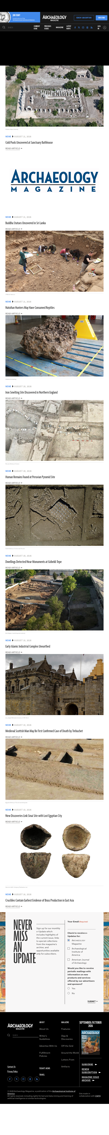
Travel (42, 1074)
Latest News (68, 27)
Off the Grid (67, 1046)
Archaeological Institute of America (79, 951)
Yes (73, 988)
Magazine (78, 942)
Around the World (70, 1052)
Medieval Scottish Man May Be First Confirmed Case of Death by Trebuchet (44, 731)
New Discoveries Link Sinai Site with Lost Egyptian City (33, 815)
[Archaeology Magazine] (20, 1029)
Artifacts (65, 1066)
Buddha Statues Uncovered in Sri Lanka (25, 223)
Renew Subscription (83, 17)
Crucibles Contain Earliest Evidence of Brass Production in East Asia (39, 900)
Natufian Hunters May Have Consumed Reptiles (29, 307)
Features (65, 1029)
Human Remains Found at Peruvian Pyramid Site (30, 477)
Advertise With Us (48, 1046)
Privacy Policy (12, 1071)
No (73, 993)
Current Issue (37, 27)
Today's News (44, 1068)
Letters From (67, 1059)
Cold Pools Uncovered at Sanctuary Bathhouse (29, 142)
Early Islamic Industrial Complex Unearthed (27, 646)
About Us (44, 1029)
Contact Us (11, 1066)
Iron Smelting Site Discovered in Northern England (31, 392)
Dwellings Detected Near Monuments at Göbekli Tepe (33, 561)
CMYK (98, 1096)
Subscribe (101, 17)
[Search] (4, 27)
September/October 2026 (90, 1024)
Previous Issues (47, 27)
